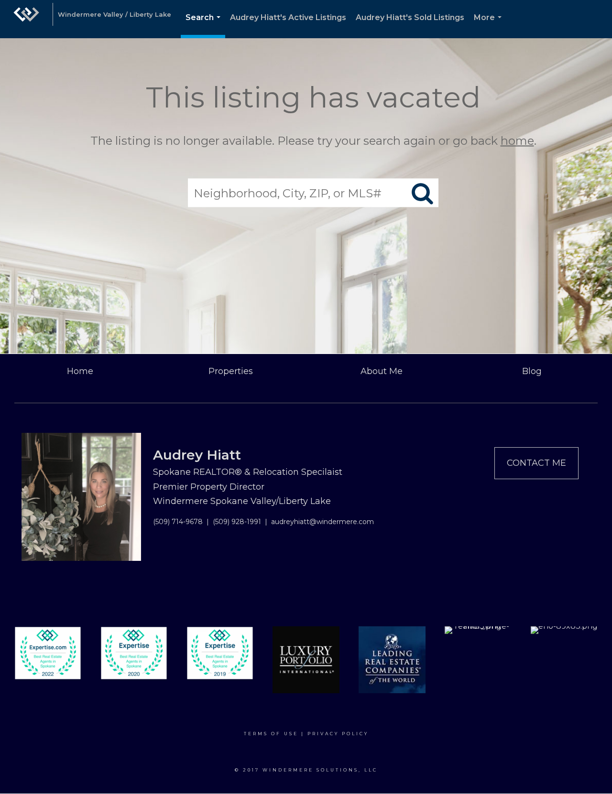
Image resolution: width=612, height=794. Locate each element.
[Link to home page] (26, 19)
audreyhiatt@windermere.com (322, 521)
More (489, 25)
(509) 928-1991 (237, 521)
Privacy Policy (338, 733)
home (517, 141)
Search (205, 25)
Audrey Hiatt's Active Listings (288, 17)
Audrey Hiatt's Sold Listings (410, 17)
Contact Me (536, 463)
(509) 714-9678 (178, 521)
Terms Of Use (271, 733)
